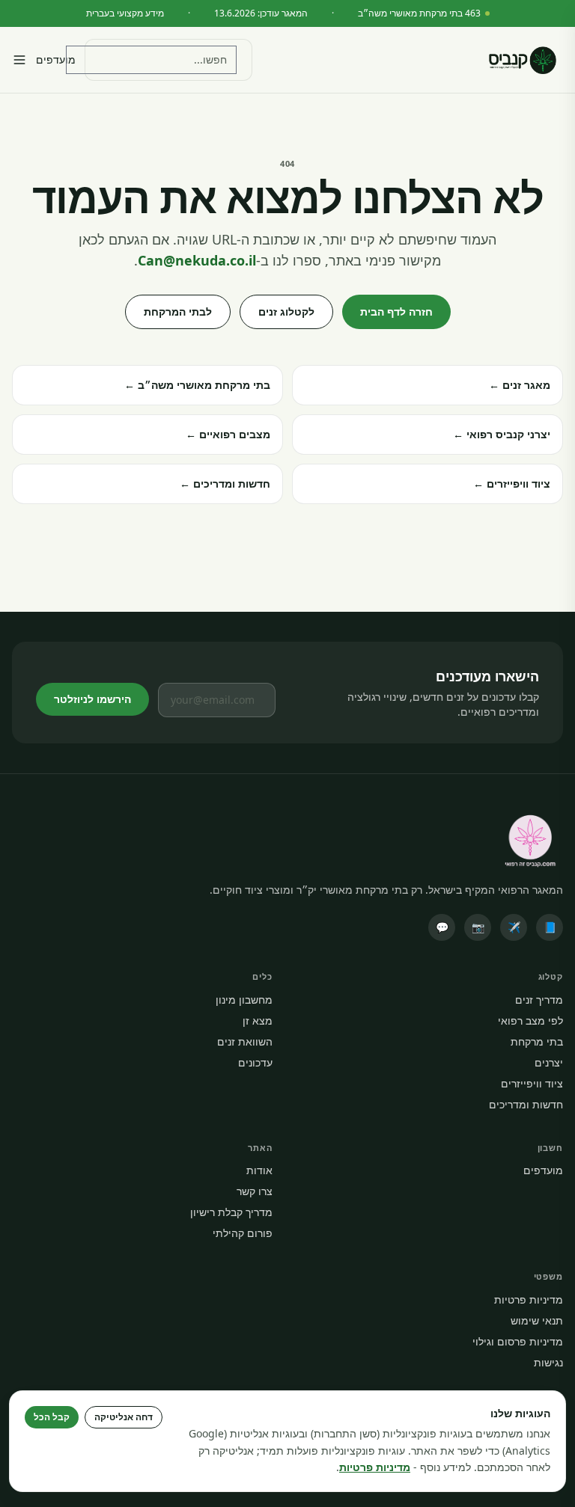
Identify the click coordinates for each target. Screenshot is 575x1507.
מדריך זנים (539, 999)
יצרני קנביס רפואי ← (501, 434)
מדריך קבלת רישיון (231, 1212)
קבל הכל (52, 1417)
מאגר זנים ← (519, 385)
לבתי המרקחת (178, 311)
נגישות (548, 1362)
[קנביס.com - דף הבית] (522, 60)
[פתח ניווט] (19, 59)
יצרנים (549, 1062)
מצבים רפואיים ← (228, 434)
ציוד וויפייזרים (532, 1083)
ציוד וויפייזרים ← (511, 483)
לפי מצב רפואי (530, 1020)
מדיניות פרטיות (528, 1299)
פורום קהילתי (243, 1233)
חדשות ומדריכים (526, 1104)
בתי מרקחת (537, 1041)
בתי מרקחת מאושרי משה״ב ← (197, 385)
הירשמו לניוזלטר (92, 699)
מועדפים (56, 59)
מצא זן (258, 1020)
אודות (259, 1170)
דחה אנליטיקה (123, 1417)
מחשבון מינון (244, 999)
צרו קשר (255, 1191)
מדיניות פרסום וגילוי (517, 1341)
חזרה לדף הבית (396, 311)
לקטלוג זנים (286, 311)
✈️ (514, 927)
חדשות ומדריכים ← (225, 483)
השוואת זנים (245, 1041)
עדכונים (255, 1062)
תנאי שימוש (537, 1320)
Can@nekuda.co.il (197, 260)
